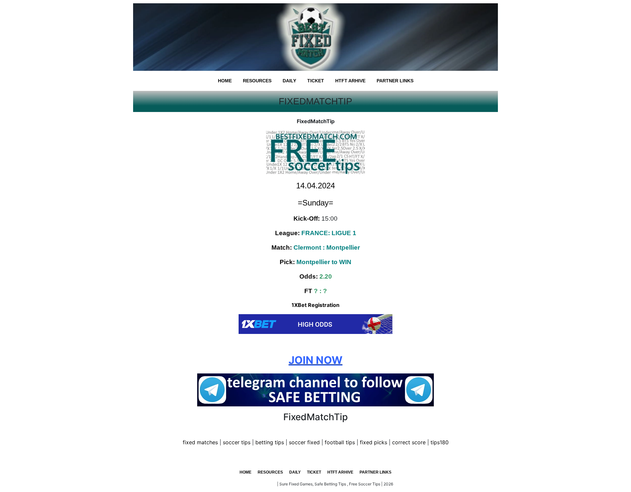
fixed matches (200, 442)
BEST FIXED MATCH (257, 483)
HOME (225, 80)
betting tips (269, 442)
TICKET (315, 80)
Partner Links (395, 80)
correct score (409, 442)
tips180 (440, 442)
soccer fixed (304, 442)
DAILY (289, 80)
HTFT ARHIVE (350, 80)
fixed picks (373, 442)
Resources (257, 80)
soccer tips (236, 442)
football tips (340, 442)
